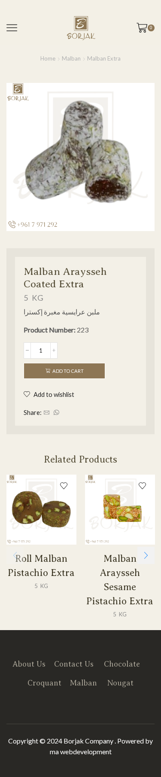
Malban (71, 58)
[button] (146, 555)
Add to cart (68, 371)
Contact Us (74, 664)
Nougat (120, 683)
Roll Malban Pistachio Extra (41, 565)
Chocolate (122, 664)
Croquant (44, 683)
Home (47, 58)
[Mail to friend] (47, 412)
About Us (29, 664)
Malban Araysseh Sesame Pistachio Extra (119, 579)
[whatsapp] (55, 412)
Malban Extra (104, 58)
